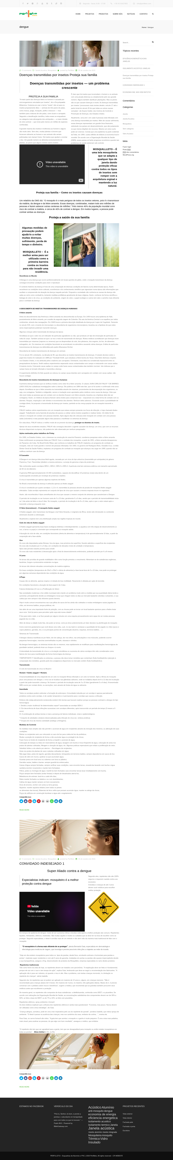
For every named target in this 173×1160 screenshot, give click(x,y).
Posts (127, 149)
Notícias (131, 14)
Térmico (94, 1138)
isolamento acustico (99, 1121)
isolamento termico (99, 1124)
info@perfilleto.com (144, 3)
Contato (143, 14)
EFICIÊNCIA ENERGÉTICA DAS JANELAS (135, 60)
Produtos (103, 14)
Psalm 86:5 (58, 1123)
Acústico (94, 1107)
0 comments (26, 70)
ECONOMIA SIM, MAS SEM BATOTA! (137, 92)
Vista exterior (128, 1114)
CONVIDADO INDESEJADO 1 (134, 85)
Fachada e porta (129, 1126)
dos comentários (131, 152)
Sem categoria (128, 129)
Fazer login (127, 147)
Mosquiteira (52, 70)
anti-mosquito (96, 1110)
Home (78, 14)
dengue (108, 1110)
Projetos (89, 14)
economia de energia (102, 1114)
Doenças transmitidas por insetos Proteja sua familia (138, 76)
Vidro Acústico (128, 134)
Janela (125, 114)
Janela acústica (101, 1128)
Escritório (126, 1130)
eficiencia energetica (103, 1118)
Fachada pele (128, 1122)
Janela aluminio (95, 1132)
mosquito (107, 1135)
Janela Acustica (41, 70)
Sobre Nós (117, 14)
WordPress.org (128, 155)
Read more (24, 810)
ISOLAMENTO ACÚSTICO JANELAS (136, 68)
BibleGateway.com (61, 1126)
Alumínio (108, 1107)
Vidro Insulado (98, 1140)
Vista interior (127, 1118)
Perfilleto (71, 70)
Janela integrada (109, 1132)
